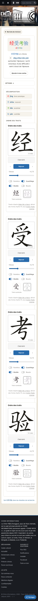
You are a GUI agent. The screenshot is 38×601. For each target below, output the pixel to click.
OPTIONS (9, 83)
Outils (3, 558)
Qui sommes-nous (7, 573)
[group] (21, 158)
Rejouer (21, 166)
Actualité (4, 551)
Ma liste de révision (13, 32)
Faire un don (7, 19)
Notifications (24, 553)
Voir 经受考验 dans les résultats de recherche (18, 500)
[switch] (14, 181)
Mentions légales (7, 580)
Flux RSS (23, 549)
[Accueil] (8, 2)
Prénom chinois (6, 561)
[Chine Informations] (6, 14)
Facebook (23, 560)
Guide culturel (6, 548)
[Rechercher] (35, 3)
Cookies (4, 587)
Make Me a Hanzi (24, 204)
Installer (23, 556)
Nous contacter (6, 577)
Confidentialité (6, 584)
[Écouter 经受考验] (10, 58)
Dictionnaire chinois (8, 555)
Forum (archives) (7, 565)
